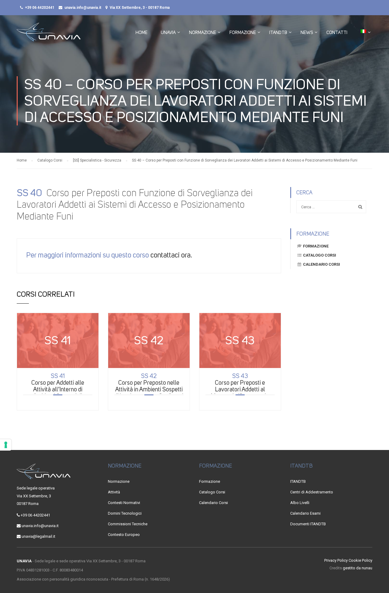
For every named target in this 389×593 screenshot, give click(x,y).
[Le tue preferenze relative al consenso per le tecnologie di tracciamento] (6, 445)
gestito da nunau (357, 568)
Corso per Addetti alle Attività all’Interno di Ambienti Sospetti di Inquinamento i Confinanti (57, 389)
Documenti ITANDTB (308, 524)
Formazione (242, 32)
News (307, 32)
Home (141, 32)
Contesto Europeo (124, 534)
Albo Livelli (299, 502)
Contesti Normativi (124, 502)
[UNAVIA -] (49, 35)
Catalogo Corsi (319, 255)
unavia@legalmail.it (38, 536)
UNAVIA (168, 32)
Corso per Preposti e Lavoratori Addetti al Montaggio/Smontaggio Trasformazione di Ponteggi (240, 389)
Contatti (336, 32)
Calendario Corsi (321, 264)
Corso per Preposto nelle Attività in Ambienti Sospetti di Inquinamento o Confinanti (148, 386)
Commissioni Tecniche (127, 524)
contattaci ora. (171, 255)
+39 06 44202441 (39, 7)
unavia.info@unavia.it (82, 7)
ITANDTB (278, 32)
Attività (114, 492)
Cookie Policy (360, 560)
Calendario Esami (305, 513)
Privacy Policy (336, 560)
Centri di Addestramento (311, 492)
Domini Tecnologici (125, 513)
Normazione (202, 32)
